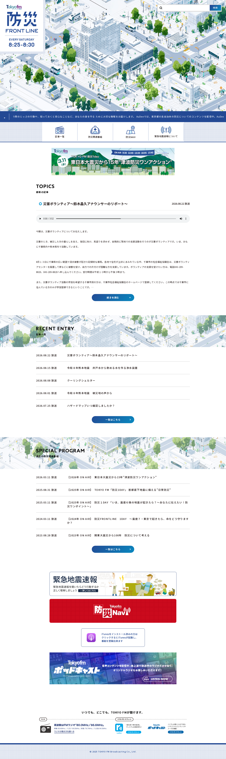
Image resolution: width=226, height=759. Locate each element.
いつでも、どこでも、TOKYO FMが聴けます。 (113, 712)
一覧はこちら (113, 419)
